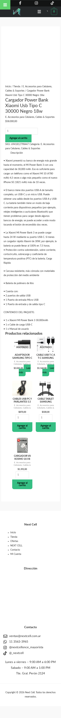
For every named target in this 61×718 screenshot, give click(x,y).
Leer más (25, 370)
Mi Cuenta (15, 554)
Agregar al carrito (18, 138)
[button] (39, 11)
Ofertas (14, 541)
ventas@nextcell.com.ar (25, 636)
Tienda (16, 86)
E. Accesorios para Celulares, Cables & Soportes (30, 117)
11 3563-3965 (18, 641)
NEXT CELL (16, 545)
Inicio (8, 86)
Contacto (15, 550)
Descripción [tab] (17, 153)
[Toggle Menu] (5, 5)
